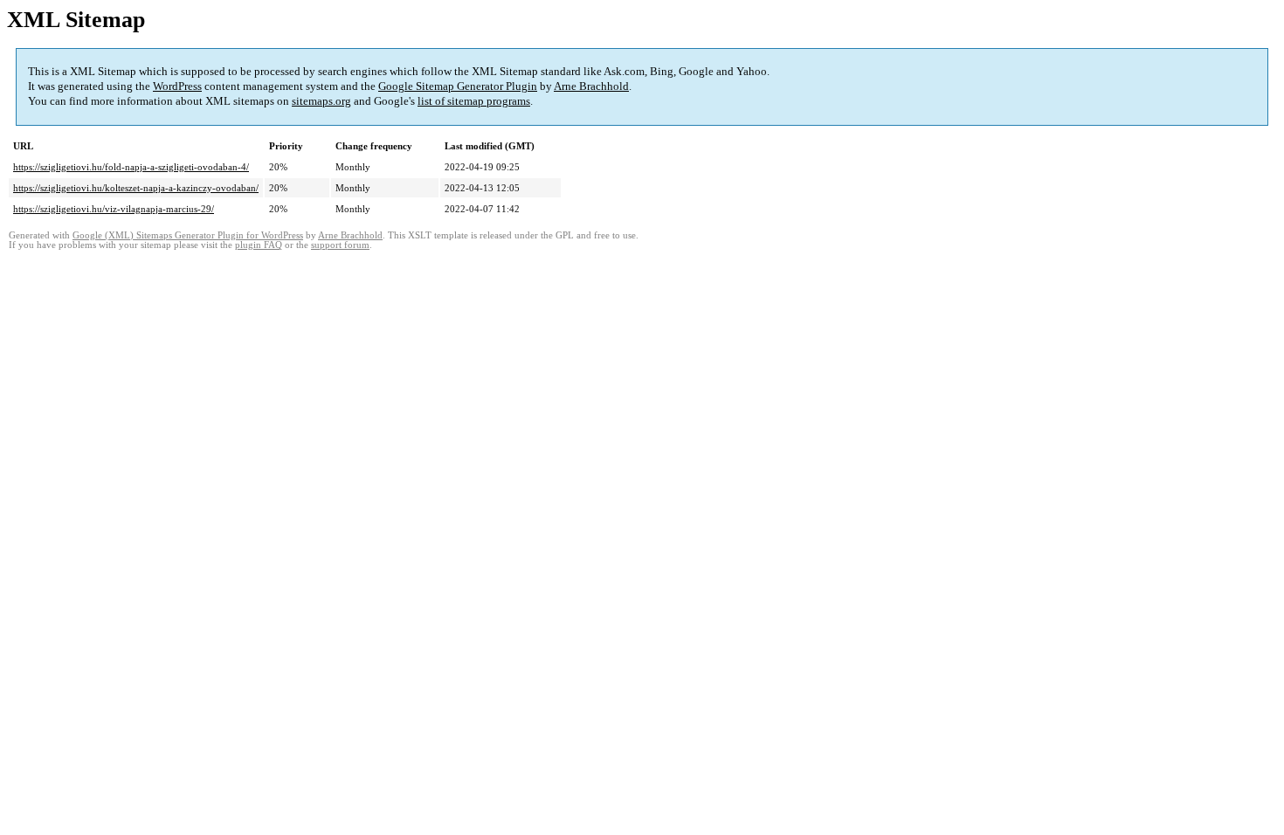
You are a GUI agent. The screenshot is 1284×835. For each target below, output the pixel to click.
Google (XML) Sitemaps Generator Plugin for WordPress (187, 235)
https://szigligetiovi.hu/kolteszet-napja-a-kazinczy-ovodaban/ (136, 188)
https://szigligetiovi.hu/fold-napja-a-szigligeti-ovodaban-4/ (131, 167)
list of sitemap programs (474, 100)
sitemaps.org (321, 100)
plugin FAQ (258, 245)
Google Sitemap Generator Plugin (457, 86)
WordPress (177, 86)
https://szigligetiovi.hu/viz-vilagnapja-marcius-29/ (113, 209)
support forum (340, 245)
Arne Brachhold (591, 86)
